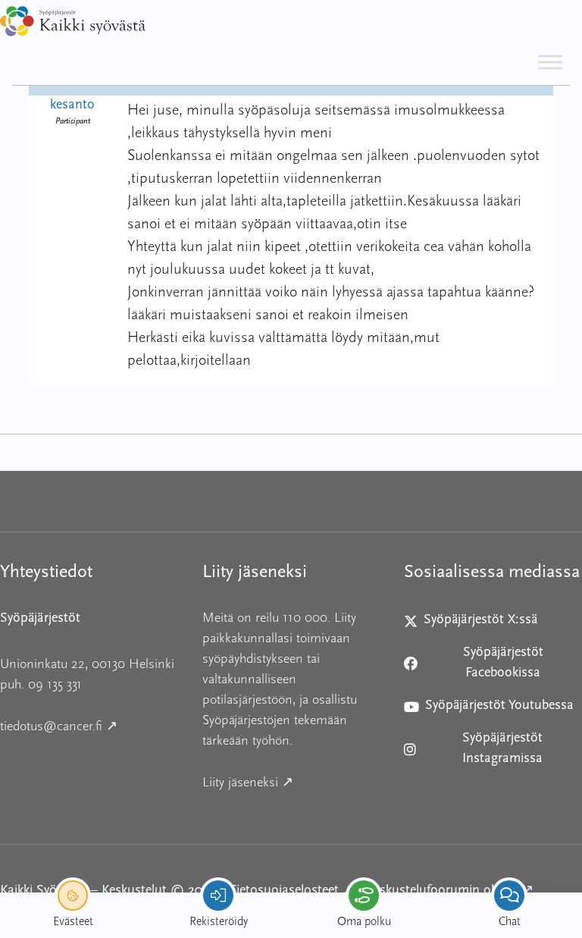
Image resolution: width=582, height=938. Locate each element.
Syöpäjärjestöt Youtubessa (489, 709)
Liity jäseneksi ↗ (291, 781)
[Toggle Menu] (550, 62)
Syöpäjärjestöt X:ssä (477, 623)
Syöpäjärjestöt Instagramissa (477, 749)
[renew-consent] (73, 895)
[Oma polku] (364, 895)
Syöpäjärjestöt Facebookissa (477, 663)
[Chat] (509, 895)
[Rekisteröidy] (218, 895)
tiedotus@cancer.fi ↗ (89, 725)
